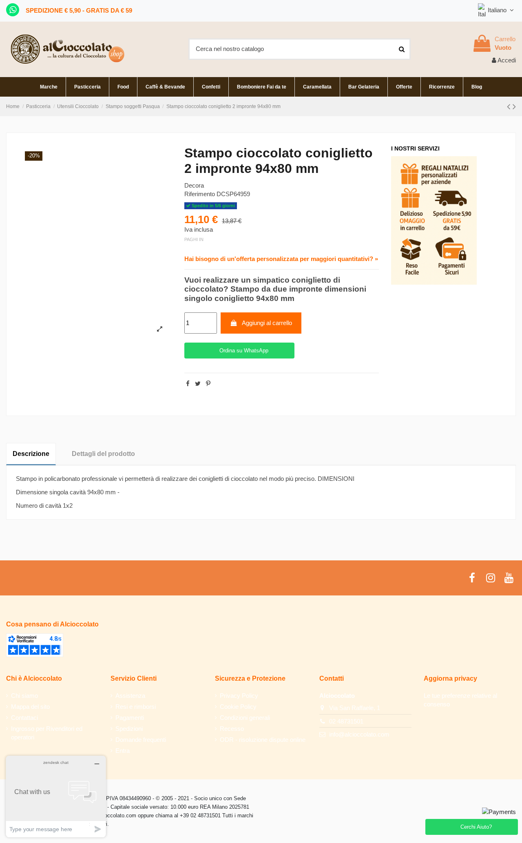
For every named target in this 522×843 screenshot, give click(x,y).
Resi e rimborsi (135, 706)
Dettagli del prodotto (103, 453)
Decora (194, 185)
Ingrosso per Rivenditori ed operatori (46, 733)
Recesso (232, 728)
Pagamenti (129, 717)
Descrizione (31, 453)
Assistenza (130, 695)
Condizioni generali (245, 717)
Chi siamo (24, 695)
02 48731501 (346, 721)
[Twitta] (198, 383)
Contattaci (24, 717)
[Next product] (514, 107)
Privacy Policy (239, 695)
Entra (122, 750)
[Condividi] (188, 383)
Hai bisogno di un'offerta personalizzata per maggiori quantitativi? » (281, 258)
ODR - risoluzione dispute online (262, 739)
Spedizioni (129, 728)
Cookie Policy (238, 706)
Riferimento (199, 193)
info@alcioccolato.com (359, 734)
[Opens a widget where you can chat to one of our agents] (56, 796)
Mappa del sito (30, 706)
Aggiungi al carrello (267, 322)
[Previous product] (510, 107)
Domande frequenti (140, 739)
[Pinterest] (208, 383)
